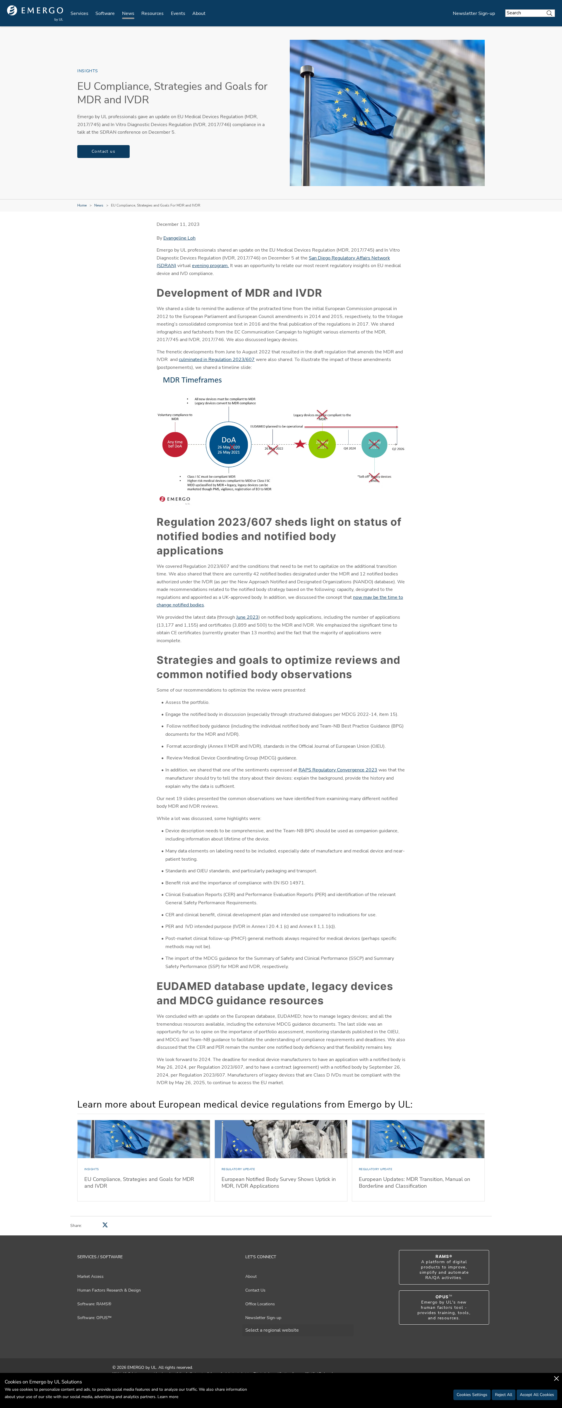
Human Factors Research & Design (109, 1290)
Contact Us (255, 1290)
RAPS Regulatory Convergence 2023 (338, 770)
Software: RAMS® (94, 1304)
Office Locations (260, 1304)
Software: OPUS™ (94, 1318)
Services (79, 13)
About (198, 13)
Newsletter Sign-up (474, 13)
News (128, 13)
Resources (152, 13)
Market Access (90, 1276)
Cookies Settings (472, 1394)
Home (82, 205)
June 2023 (247, 617)
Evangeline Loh (179, 238)
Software (105, 13)
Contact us (103, 151)
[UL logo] (35, 13)
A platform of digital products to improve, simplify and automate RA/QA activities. (444, 1267)
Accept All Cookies (537, 1394)
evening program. (210, 265)
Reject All (503, 1394)
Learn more (167, 1397)
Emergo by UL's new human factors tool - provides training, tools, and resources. (443, 1307)
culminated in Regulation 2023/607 (217, 359)
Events (178, 13)
